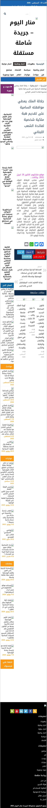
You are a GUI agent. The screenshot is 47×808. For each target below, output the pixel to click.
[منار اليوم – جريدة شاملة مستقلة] (23, 39)
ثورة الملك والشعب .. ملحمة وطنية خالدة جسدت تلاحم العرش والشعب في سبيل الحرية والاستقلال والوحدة (20, 326)
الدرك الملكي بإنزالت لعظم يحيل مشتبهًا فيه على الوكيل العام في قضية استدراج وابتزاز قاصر (7, 411)
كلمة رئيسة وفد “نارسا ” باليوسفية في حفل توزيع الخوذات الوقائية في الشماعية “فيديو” (7, 177)
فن (42, 74)
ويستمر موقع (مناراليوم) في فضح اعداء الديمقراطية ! (7, 589)
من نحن (42, 6)
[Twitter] (26, 711)
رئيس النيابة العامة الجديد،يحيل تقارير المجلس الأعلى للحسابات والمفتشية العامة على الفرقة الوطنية (7, 494)
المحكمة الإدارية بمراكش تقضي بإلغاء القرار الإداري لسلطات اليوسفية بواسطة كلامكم (29, 271)
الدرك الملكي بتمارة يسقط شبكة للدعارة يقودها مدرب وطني (8, 375)
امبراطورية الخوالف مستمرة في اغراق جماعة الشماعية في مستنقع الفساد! (7, 216)
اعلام (19, 74)
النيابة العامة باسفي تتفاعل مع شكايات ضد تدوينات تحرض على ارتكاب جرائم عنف (7, 429)
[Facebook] (30, 711)
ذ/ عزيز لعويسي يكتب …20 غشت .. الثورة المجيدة (30, 316)
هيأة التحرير (32, 6)
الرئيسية (40, 64)
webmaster (38, 137)
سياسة (27, 70)
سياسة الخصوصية (38, 10)
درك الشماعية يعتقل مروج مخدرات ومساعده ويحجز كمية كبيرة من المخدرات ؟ (8, 549)
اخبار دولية (7, 64)
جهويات (31, 64)
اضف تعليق (38, 140)
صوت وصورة (8, 74)
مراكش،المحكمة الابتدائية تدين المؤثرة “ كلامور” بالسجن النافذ (8, 394)
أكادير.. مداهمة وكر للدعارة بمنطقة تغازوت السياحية (8, 445)
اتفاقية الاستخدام (18, 6)
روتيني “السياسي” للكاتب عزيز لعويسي (9, 533)
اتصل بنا (14, 10)
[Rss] (35, 711)
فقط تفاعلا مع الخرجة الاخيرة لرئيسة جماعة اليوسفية (7, 649)
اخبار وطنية (19, 64)
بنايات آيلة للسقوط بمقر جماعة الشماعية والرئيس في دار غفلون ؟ (8, 605)
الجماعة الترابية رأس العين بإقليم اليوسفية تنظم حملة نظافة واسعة (7, 573)
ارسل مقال (24, 10)
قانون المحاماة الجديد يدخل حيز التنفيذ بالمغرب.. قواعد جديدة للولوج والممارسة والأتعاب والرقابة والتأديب (40, 326)
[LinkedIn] (21, 711)
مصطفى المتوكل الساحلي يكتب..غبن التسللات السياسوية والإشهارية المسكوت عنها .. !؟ (8, 310)
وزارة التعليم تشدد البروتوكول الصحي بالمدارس (30, 283)
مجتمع (9, 70)
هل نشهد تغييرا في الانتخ (24, 79)
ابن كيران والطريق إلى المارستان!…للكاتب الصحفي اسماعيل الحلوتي (7, 343)
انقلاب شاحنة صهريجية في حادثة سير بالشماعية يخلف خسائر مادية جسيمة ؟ (8, 516)
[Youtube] (17, 711)
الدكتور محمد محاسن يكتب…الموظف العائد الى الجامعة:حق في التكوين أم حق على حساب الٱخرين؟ (7, 328)
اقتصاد (18, 70)
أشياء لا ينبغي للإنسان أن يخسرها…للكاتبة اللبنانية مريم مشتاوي (7, 293)
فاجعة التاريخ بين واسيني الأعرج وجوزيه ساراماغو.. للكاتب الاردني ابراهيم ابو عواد (7, 355)
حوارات (27, 74)
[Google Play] (12, 711)
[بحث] (5, 14)
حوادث (36, 74)
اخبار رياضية (38, 70)
